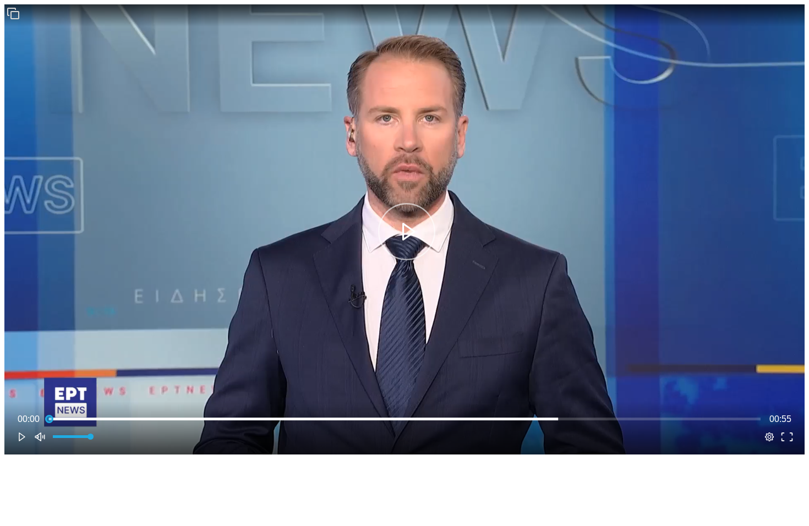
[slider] (404, 419)
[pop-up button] (769, 437)
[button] (13, 13)
